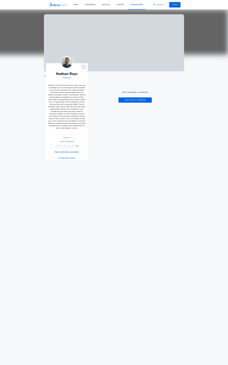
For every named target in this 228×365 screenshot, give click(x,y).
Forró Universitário (67, 141)
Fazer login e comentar (135, 100)
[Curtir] (84, 67)
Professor (67, 78)
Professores (137, 4)
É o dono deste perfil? (67, 158)
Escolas (106, 4)
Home (75, 4)
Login (175, 5)
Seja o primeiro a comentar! (67, 152)
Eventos (120, 4)
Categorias (90, 4)
